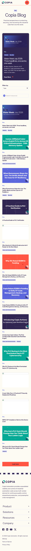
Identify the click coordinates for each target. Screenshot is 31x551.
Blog (5, 51)
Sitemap (4, 539)
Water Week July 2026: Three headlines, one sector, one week (15, 60)
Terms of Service (7, 541)
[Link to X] (15, 529)
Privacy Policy (6, 544)
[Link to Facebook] (3, 529)
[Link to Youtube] (11, 529)
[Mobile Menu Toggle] (27, 3)
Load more (15, 464)
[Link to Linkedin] (7, 529)
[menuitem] (15, 506)
